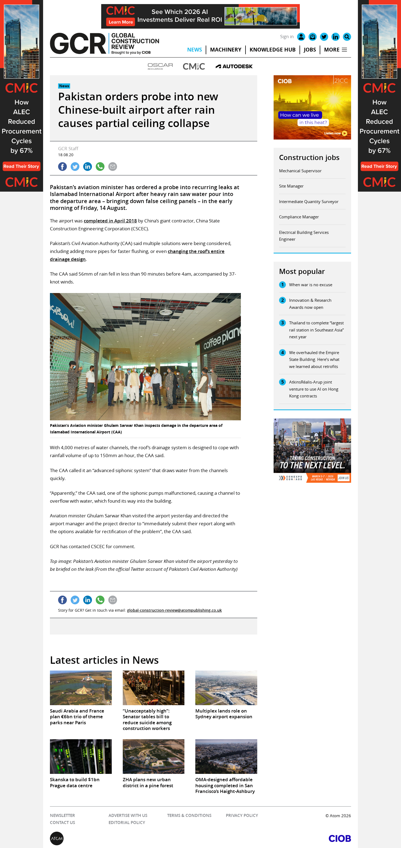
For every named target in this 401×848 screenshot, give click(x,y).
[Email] (313, 37)
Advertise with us (128, 815)
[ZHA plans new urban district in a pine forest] (153, 756)
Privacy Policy (242, 815)
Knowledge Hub (273, 49)
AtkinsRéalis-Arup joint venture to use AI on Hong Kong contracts (313, 389)
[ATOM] (125, 838)
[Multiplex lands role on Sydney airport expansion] (226, 688)
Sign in (287, 37)
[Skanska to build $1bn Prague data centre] (81, 756)
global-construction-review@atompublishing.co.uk (174, 610)
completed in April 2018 (110, 221)
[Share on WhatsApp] (100, 166)
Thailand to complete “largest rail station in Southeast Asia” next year (316, 329)
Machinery (225, 49)
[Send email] (112, 166)
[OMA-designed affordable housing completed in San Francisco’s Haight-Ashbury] (226, 756)
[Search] (347, 37)
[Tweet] (75, 166)
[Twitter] (324, 37)
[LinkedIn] (335, 37)
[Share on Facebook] (62, 166)
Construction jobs (309, 157)
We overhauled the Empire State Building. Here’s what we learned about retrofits (314, 359)
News (194, 49)
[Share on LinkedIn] (87, 166)
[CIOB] (275, 838)
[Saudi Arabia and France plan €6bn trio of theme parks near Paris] (81, 688)
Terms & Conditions (189, 815)
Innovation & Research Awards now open (310, 303)
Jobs (310, 49)
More (332, 49)
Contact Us (62, 822)
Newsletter (62, 815)
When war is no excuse (310, 284)
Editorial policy (127, 822)
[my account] (301, 37)
